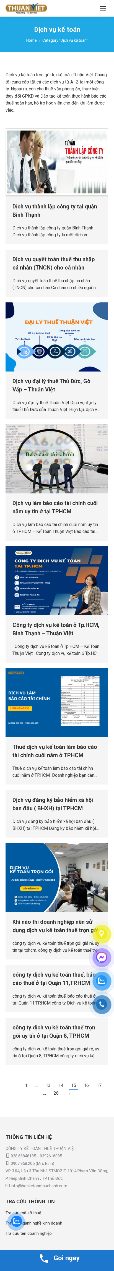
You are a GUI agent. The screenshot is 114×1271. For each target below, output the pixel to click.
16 (86, 1085)
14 (60, 1085)
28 (56, 1093)
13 (48, 1085)
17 (99, 1085)
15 (73, 1085)
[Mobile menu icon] (102, 8)
